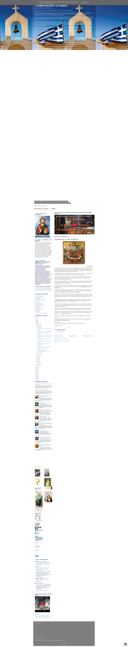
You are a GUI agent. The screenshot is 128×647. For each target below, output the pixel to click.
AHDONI (37, 566)
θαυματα (36, 306)
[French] (37, 208)
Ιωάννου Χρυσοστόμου (44, 257)
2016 (36, 373)
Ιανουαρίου (38, 365)
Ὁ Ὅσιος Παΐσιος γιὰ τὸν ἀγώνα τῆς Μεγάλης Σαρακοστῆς (45, 403)
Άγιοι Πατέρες (37, 297)
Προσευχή (36, 311)
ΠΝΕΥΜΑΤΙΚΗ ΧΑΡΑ (39, 583)
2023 (36, 320)
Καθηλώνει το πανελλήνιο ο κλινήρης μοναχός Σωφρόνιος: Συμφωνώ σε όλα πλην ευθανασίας (45, 423)
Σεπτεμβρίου (38, 353)
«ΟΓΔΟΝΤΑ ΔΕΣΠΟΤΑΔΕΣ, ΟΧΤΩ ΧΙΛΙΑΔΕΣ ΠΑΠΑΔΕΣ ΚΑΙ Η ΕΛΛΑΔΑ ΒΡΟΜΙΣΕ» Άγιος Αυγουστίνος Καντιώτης (43, 563)
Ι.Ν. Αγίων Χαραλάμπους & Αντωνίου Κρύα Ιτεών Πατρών (42, 578)
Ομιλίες (36, 310)
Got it (88, 2)
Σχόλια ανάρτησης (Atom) (63, 338)
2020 (36, 367)
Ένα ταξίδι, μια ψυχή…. (43, 430)
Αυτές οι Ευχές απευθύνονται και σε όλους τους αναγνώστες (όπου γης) (45, 410)
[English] (35, 208)
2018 (36, 370)
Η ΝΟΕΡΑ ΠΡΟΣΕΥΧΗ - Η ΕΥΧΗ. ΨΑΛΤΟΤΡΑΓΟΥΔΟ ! (44, 417)
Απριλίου (37, 361)
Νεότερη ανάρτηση (58, 335)
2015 (36, 374)
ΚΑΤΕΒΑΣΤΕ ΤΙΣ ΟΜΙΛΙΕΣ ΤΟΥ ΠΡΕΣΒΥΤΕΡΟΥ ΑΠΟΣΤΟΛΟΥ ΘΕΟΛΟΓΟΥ (54, 201)
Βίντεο (36, 301)
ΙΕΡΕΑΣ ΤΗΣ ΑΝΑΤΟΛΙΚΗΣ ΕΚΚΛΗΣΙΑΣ (43, 571)
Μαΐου (37, 359)
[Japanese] (49, 208)
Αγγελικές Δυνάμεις (38, 295)
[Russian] (46, 208)
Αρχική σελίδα (37, 201)
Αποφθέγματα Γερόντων (39, 299)
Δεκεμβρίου (38, 324)
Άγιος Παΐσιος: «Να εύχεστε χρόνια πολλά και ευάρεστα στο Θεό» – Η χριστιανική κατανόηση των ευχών (45, 438)
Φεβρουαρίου (38, 364)
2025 (36, 317)
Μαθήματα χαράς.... (40, 345)
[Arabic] (53, 208)
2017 (36, 371)
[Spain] (40, 208)
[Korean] (51, 208)
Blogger (65, 644)
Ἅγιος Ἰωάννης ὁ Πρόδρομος (41, 561)
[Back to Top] (125, 645)
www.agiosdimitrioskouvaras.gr (41, 590)
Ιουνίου (37, 358)
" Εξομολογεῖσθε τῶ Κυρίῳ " (51, 5)
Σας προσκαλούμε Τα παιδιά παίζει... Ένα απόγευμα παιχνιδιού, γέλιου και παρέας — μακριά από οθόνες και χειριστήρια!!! (43, 568)
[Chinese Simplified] (55, 208)
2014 (36, 376)
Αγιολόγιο (36, 298)
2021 (36, 323)
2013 (36, 377)
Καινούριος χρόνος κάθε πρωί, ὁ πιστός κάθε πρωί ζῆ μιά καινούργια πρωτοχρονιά (45, 396)
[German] (38, 208)
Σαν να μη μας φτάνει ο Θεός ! (42, 349)
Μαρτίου (37, 362)
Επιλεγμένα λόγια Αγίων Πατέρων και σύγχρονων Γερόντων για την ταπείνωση (42, 390)
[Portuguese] (47, 208)
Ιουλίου (37, 356)
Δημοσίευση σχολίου (59, 331)
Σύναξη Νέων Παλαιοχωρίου (37, 291)
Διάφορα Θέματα (38, 303)
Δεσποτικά (36, 302)
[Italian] (42, 208)
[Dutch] (44, 208)
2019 (36, 368)
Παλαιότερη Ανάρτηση (88, 335)
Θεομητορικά (37, 307)
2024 (36, 318)
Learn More (83, 2)
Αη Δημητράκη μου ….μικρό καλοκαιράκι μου (44, 331)
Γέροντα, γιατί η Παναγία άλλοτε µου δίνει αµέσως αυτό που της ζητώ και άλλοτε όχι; (45, 445)
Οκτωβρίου (38, 327)
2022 (36, 321)
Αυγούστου (38, 355)
